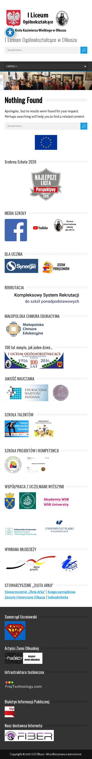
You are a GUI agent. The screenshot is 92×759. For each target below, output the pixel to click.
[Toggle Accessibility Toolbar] (10, 32)
